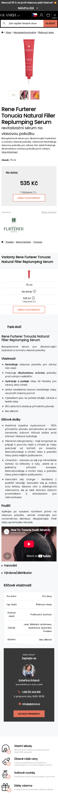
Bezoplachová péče (25, 32)
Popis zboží (14, 326)
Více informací (9, 152)
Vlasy (8, 32)
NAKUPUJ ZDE (26, 8)
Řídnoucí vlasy (46, 32)
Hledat (50, 23)
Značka (10, 242)
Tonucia (37, 242)
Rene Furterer (49, 212)
